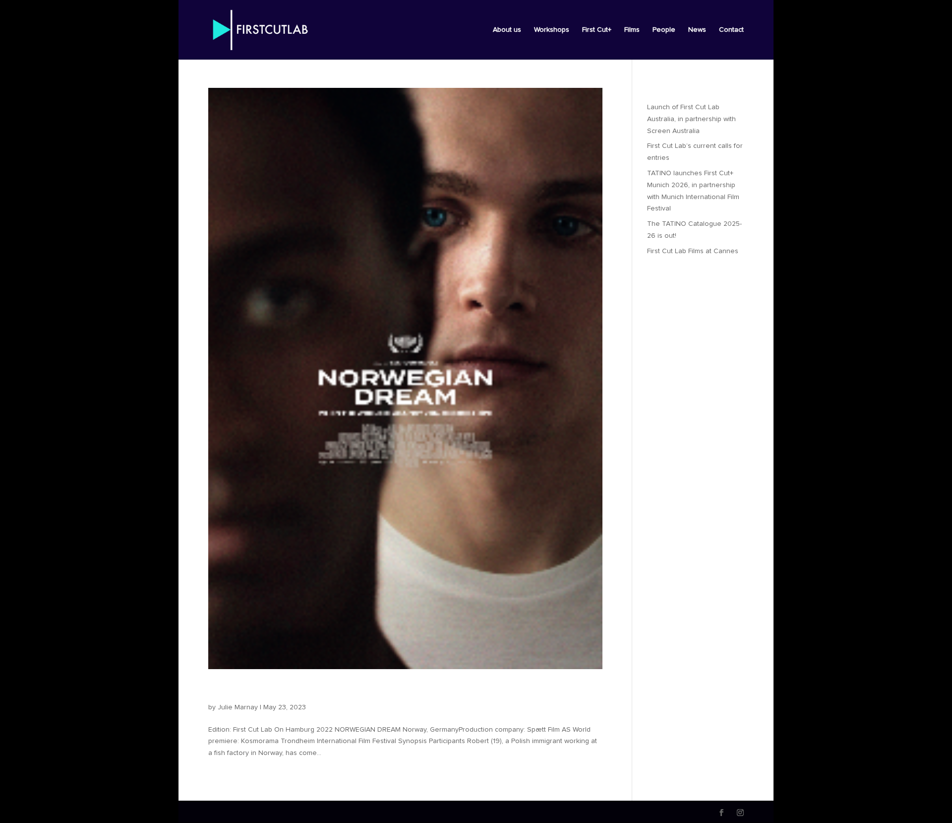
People (664, 29)
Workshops (551, 29)
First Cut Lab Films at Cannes (692, 251)
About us (507, 29)
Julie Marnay (238, 707)
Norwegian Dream (262, 690)
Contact (731, 29)
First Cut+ (596, 29)
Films (632, 29)
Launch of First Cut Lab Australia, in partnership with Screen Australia (691, 119)
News (697, 29)
